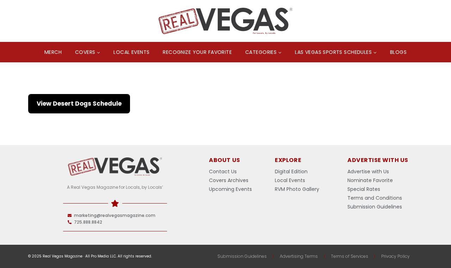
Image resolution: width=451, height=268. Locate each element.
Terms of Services (349, 256)
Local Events (131, 52)
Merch (53, 52)
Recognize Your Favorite (197, 52)
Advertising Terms (299, 256)
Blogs (398, 52)
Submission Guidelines (242, 256)
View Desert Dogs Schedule (79, 103)
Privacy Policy (395, 256)
